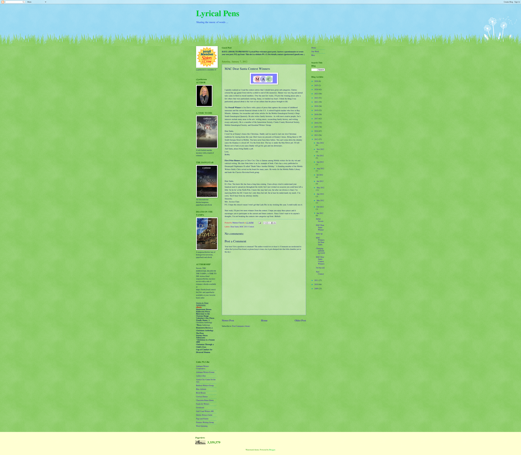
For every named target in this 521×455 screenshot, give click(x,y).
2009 (316, 288)
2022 (316, 98)
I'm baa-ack (320, 267)
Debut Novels (319, 220)
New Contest (320, 272)
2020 (316, 106)
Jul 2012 (320, 174)
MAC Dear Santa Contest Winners (320, 260)
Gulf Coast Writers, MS (205, 411)
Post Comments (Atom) (241, 326)
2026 (316, 81)
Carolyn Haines (202, 396)
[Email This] (264, 223)
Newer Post (228, 320)
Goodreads (200, 407)
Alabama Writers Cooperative (202, 367)
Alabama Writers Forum (205, 372)
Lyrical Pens (217, 13)
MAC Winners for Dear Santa (320, 241)
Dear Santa (235, 226)
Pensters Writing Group (205, 422)
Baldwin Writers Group (205, 385)
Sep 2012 (320, 162)
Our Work (315, 51)
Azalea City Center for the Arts (206, 380)
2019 (316, 110)
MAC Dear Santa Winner (320, 227)
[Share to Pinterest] (274, 223)
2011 (316, 280)
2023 (316, 93)
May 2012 (320, 187)
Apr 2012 (320, 194)
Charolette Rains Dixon (205, 400)
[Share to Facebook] (272, 223)
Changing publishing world (320, 250)
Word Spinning (202, 426)
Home (264, 320)
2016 (316, 122)
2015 (316, 127)
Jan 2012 (320, 213)
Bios (313, 55)
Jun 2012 (320, 181)
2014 (316, 131)
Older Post (300, 320)
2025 (316, 85)
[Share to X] (269, 223)
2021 (316, 102)
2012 (316, 139)
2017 (316, 118)
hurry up (319, 233)
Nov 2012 (320, 149)
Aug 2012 (320, 168)
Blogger (272, 449)
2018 (316, 114)
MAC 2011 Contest (247, 226)
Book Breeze (201, 392)
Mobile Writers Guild (204, 415)
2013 (316, 135)
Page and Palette (202, 418)
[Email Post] (259, 222)
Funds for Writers (202, 404)
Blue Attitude (201, 389)
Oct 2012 (320, 155)
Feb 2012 (320, 206)
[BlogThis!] (267, 223)
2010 (316, 284)
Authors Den (201, 375)
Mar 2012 (320, 200)
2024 (316, 89)
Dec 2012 (320, 143)
